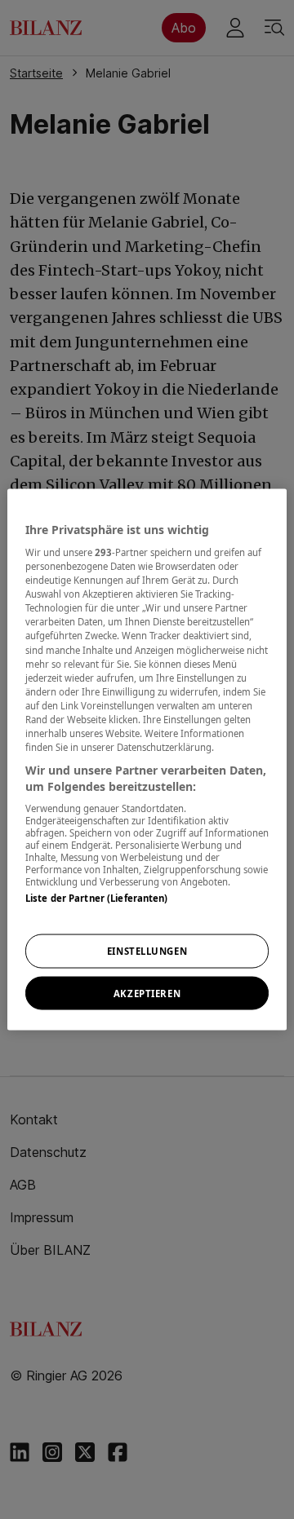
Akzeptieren (147, 993)
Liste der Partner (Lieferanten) (96, 898)
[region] (147, 759)
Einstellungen (147, 950)
